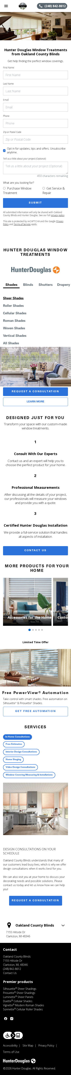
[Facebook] (5, 1018)
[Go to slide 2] (33, 630)
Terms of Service (22, 224)
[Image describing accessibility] (13, 1035)
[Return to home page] (23, 6)
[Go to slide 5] (42, 630)
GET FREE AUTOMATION (35, 711)
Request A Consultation (35, 391)
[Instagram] (11, 1018)
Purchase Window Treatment (17, 190)
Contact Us (35, 550)
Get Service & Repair (53, 190)
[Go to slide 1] (29, 630)
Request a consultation (35, 900)
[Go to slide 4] (39, 630)
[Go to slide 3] (36, 630)
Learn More (35, 402)
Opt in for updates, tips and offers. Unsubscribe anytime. (36, 150)
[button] (6, 6)
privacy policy (57, 215)
